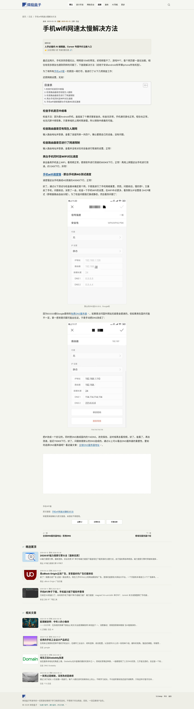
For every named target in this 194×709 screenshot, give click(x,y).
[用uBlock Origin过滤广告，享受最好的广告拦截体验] (30, 575)
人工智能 (43, 629)
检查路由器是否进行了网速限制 (60, 95)
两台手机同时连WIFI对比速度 (60, 98)
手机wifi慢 (59, 71)
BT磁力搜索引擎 (50, 563)
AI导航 (115, 5)
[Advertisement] (97, 473)
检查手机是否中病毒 (55, 89)
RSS (165, 696)
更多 (123, 5)
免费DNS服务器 (79, 313)
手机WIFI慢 (47, 506)
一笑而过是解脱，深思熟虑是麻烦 (57, 676)
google (47, 648)
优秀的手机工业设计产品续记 (54, 639)
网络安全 (90, 5)
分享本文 (97, 522)
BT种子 (60, 563)
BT (49, 599)
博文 (71, 5)
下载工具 (53, 599)
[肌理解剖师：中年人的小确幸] (30, 623)
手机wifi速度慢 (52, 174)
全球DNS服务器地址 (89, 445)
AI (52, 629)
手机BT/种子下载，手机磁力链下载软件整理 (62, 591)
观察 (99, 5)
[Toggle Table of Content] (144, 85)
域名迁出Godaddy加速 (51, 657)
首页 (24, 16)
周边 (41, 563)
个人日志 (47, 684)
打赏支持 (114, 522)
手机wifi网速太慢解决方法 (63, 511)
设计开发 (80, 5)
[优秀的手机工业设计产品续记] (30, 641)
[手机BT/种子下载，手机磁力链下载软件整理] (30, 593)
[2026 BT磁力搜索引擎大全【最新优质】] (30, 557)
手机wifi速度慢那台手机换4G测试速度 (63, 101)
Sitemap (159, 696)
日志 (30, 16)
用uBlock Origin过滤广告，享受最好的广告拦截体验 (66, 573)
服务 (107, 5)
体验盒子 (33, 705)
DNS (46, 666)
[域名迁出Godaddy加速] (30, 659)
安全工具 (43, 599)
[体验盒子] (31, 5)
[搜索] (169, 5)
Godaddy (52, 666)
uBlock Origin (49, 581)
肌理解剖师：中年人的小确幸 (54, 621)
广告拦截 (58, 581)
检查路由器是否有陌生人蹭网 (59, 92)
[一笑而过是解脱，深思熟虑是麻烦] (30, 677)
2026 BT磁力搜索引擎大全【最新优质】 (60, 555)
